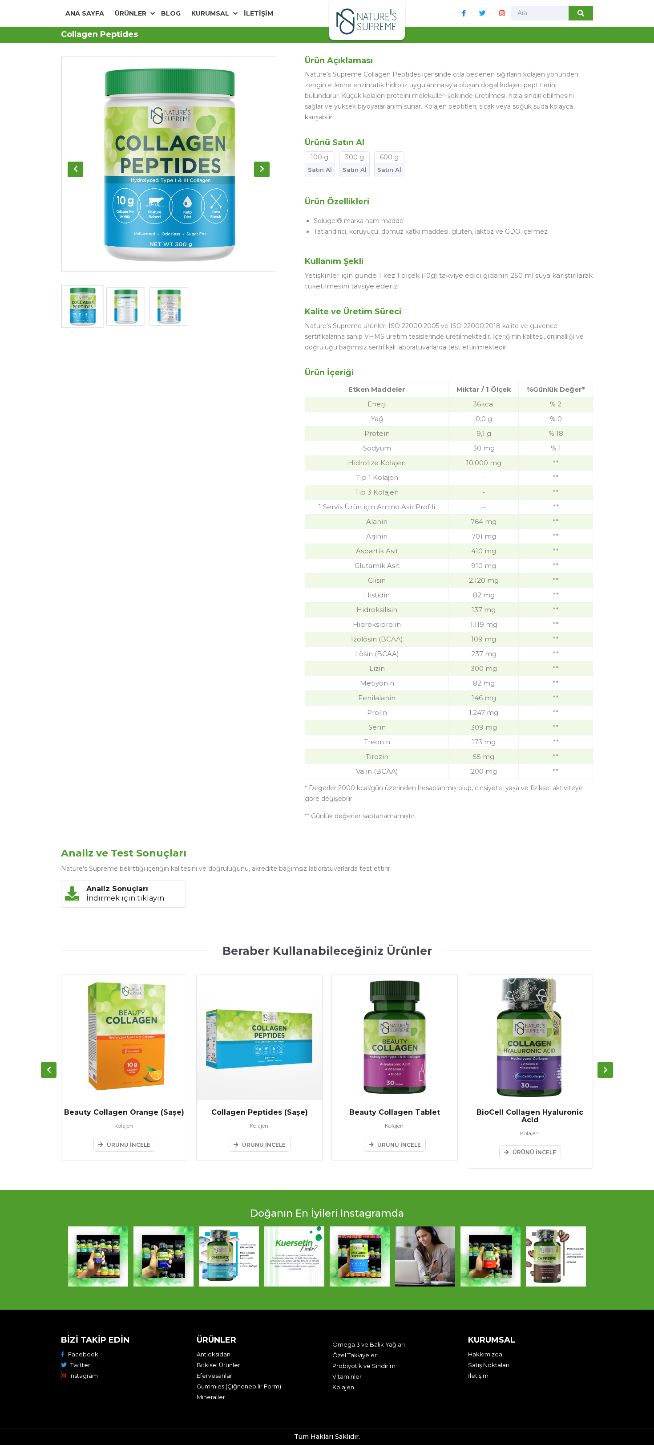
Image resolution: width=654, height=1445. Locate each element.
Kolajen (343, 1387)
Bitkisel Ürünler (218, 1364)
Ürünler (130, 13)
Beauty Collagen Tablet (394, 1112)
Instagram (83, 1375)
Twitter (80, 1364)
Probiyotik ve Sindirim (364, 1365)
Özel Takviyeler (354, 1355)
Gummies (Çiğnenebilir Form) (239, 1386)
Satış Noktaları (488, 1364)
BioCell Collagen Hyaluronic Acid (529, 1116)
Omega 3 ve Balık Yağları (368, 1344)
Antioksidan (213, 1354)
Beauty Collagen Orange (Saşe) (124, 1112)
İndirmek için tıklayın (125, 898)
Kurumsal (210, 13)
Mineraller (211, 1396)
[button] (98, 1256)
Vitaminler (347, 1376)
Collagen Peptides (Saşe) (259, 1112)
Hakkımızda (485, 1354)
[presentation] (75, 169)
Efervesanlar (214, 1375)
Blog (171, 13)
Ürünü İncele (128, 1144)
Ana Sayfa (84, 13)
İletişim (258, 13)
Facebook (83, 1354)
